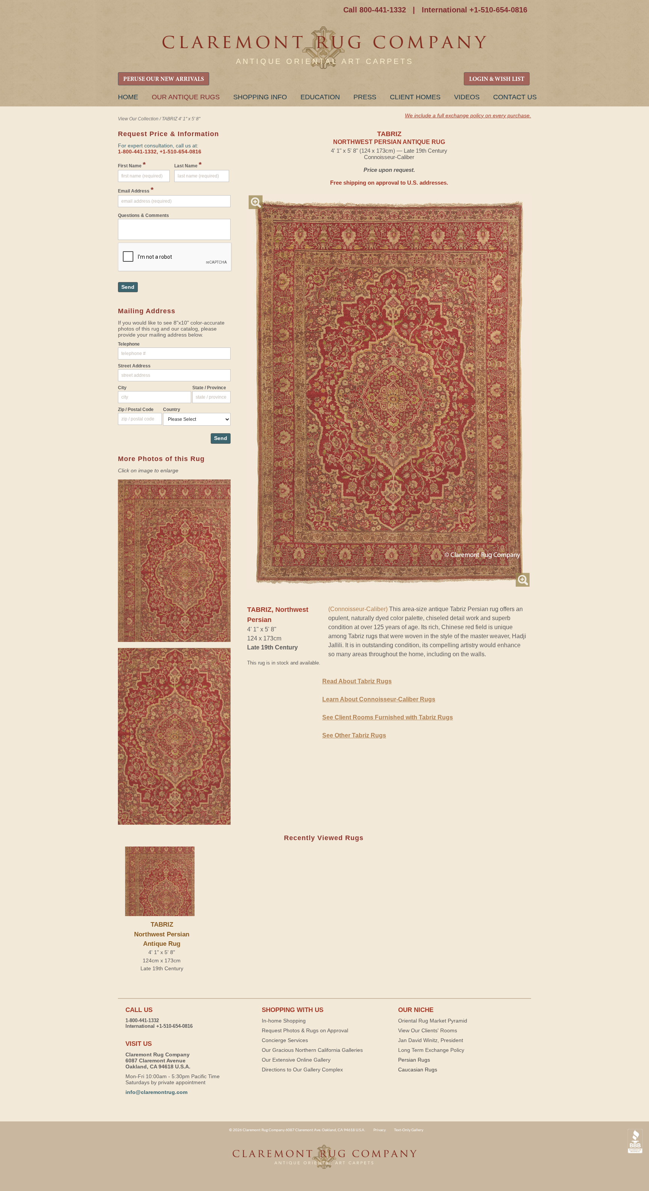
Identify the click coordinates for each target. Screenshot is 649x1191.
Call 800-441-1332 (374, 10)
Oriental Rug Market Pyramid (432, 1021)
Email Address (136, 190)
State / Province (209, 387)
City (122, 387)
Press (364, 97)
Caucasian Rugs (417, 1070)
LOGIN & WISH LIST (496, 79)
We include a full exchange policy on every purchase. (468, 115)
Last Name (188, 165)
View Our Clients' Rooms (427, 1030)
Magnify (256, 202)
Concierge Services (285, 1040)
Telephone (129, 344)
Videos (467, 97)
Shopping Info (260, 97)
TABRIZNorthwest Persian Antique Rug (161, 934)
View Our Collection (138, 118)
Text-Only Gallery (408, 1129)
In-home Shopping (284, 1021)
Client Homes (415, 97)
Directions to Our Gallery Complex (302, 1070)
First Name (132, 165)
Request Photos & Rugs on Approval (305, 1030)
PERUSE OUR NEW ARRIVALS (163, 79)
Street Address (134, 366)
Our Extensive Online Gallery (296, 1060)
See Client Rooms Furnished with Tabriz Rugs (387, 717)
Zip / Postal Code (136, 409)
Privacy (379, 1129)
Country (171, 409)
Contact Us (515, 97)
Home (128, 97)
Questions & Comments (143, 215)
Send (127, 287)
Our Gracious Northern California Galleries (312, 1050)
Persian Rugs (414, 1060)
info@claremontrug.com (156, 1092)
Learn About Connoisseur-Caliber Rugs (378, 699)
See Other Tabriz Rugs (354, 735)
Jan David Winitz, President (430, 1040)
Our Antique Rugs (186, 97)
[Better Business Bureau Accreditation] (635, 1141)
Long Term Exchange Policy (431, 1050)
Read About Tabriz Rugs (357, 681)
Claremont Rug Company (324, 48)
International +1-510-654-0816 (474, 10)
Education (320, 97)
